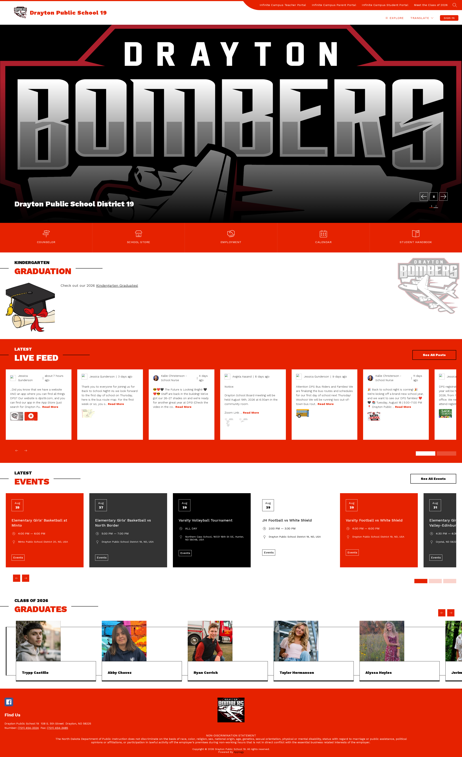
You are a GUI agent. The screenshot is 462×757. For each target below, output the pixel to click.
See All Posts (434, 355)
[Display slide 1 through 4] (420, 581)
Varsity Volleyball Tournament (205, 520)
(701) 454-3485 (57, 728)
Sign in (449, 18)
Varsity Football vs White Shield (374, 520)
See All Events (433, 479)
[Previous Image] (424, 196)
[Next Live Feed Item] (25, 450)
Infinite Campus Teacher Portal (283, 5)
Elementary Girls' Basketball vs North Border (123, 522)
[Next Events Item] (25, 578)
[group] (56, 651)
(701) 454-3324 (28, 728)
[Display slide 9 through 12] (449, 581)
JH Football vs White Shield (287, 520)
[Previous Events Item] (16, 578)
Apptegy (239, 752)
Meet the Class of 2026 (431, 5)
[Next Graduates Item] (450, 612)
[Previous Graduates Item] (441, 612)
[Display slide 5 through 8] (435, 581)
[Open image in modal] (16, 416)
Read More (50, 407)
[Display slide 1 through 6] (425, 453)
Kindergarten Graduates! (117, 285)
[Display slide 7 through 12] (446, 453)
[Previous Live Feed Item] (16, 450)
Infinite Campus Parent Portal (334, 5)
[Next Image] (443, 196)
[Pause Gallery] (434, 196)
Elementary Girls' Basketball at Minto (39, 522)
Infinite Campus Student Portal (385, 5)
